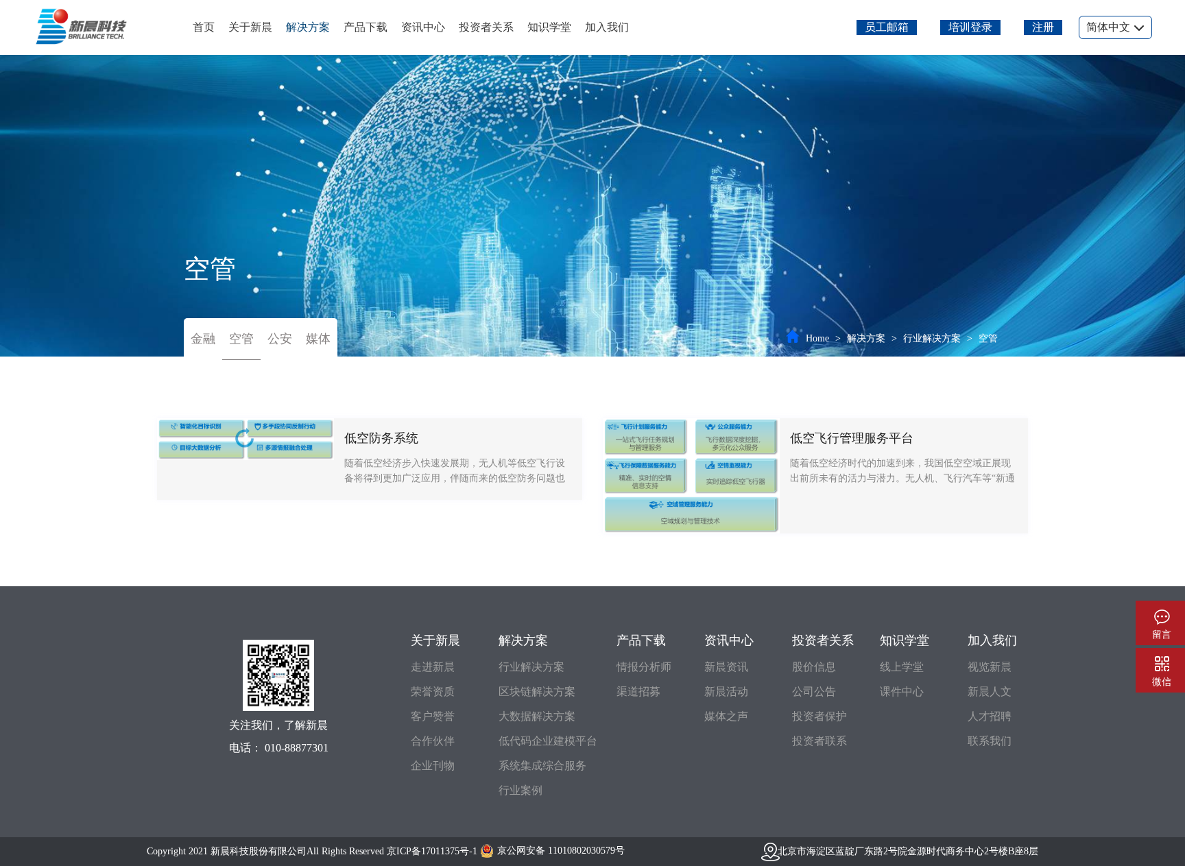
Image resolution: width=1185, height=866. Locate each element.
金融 (203, 339)
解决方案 (308, 27)
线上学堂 (902, 667)
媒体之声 (726, 716)
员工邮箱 (887, 27)
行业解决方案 (932, 338)
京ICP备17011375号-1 (432, 851)
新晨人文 (990, 691)
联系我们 (990, 741)
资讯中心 (423, 27)
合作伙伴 (433, 741)
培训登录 (970, 27)
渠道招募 (638, 691)
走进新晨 (433, 667)
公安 (279, 339)
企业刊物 (433, 765)
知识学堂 (549, 27)
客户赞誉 (433, 716)
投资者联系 (819, 741)
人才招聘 (990, 716)
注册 (1043, 27)
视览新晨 (990, 667)
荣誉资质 (433, 691)
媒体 (318, 339)
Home (817, 338)
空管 (241, 339)
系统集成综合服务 (542, 765)
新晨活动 (726, 691)
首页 (204, 27)
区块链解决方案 (537, 691)
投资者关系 (486, 27)
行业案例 (520, 790)
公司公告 (814, 691)
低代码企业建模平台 (548, 741)
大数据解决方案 (537, 716)
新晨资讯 (726, 667)
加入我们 (607, 27)
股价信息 (814, 667)
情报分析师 (644, 667)
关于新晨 (250, 27)
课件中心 (902, 691)
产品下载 (365, 27)
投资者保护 (819, 716)
